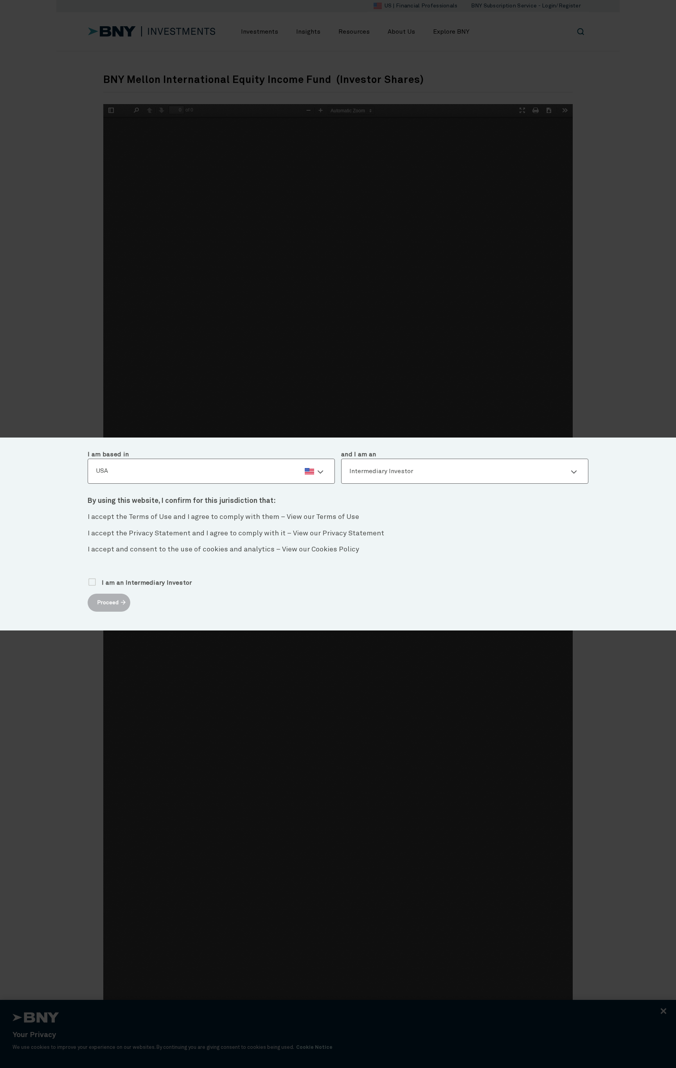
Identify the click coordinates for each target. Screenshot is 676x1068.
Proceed (108, 602)
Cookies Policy (335, 549)
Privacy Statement (353, 533)
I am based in (108, 454)
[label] (211, 471)
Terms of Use (337, 516)
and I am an (358, 454)
